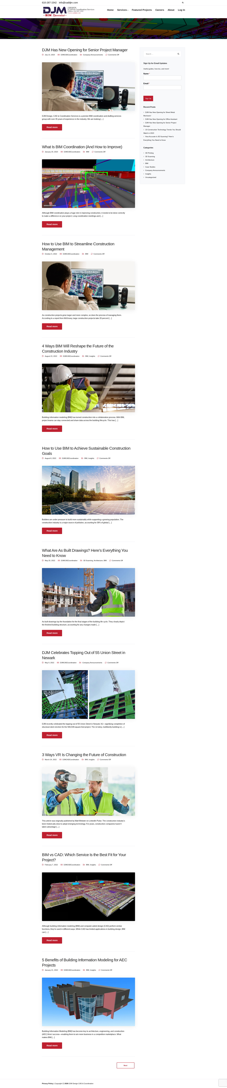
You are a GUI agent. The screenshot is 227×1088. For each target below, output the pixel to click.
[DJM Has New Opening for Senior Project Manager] (88, 86)
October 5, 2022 (51, 254)
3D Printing (149, 153)
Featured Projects (142, 10)
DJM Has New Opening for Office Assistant (161, 119)
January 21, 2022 (51, 970)
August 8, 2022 (50, 458)
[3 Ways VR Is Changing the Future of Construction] (88, 791)
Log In (181, 10)
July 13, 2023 (50, 55)
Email (146, 84)
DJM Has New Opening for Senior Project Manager (84, 50)
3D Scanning (88, 560)
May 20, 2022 (50, 560)
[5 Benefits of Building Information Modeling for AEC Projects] (88, 1002)
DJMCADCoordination (69, 55)
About (171, 10)
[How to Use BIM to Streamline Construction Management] (88, 286)
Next (125, 1065)
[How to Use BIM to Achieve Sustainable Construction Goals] (88, 490)
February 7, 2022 (51, 865)
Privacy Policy (48, 1083)
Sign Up (148, 98)
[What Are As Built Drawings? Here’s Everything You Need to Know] (88, 592)
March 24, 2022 (51, 759)
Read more (52, 127)
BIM (87, 152)
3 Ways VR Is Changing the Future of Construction (84, 754)
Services (122, 10)
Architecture (98, 560)
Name (146, 74)
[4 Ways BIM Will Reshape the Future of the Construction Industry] (88, 388)
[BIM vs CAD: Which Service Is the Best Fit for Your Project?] (88, 896)
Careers (159, 10)
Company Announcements (93, 55)
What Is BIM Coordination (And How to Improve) (82, 147)
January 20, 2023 (51, 152)
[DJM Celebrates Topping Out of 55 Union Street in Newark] (88, 694)
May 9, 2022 (49, 663)
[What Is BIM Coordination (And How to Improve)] (88, 183)
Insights (92, 356)
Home (110, 10)
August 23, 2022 (51, 356)
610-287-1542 (49, 2)
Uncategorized (150, 177)
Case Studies (150, 167)
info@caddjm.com (68, 2)
